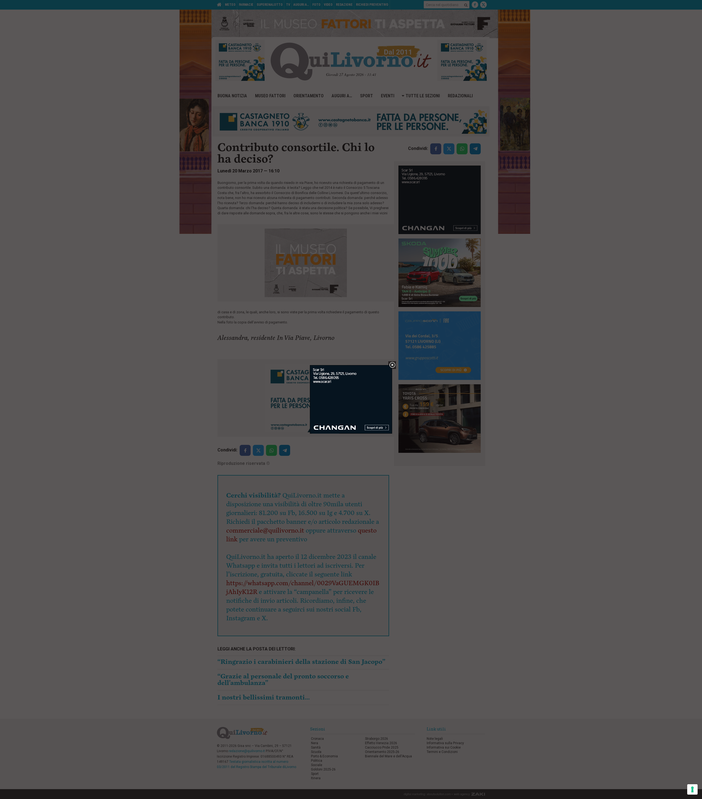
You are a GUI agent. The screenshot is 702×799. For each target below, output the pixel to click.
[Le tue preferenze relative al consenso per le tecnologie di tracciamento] (692, 789)
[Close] (392, 365)
